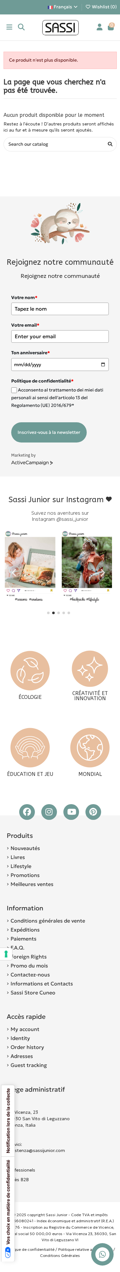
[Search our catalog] (110, 144)
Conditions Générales (60, 1255)
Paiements (23, 938)
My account (25, 1029)
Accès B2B (18, 1179)
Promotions (25, 875)
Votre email (25, 325)
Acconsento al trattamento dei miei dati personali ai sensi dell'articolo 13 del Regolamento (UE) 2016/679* (57, 397)
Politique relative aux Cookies (85, 1249)
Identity (20, 1038)
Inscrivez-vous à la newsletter (49, 432)
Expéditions (25, 929)
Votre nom (24, 297)
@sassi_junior (72, 519)
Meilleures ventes (32, 884)
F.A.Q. (17, 947)
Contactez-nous (30, 974)
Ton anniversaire (30, 353)
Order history (27, 1047)
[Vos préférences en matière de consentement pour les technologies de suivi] (6, 954)
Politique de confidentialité (29, 1249)
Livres (18, 857)
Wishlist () (104, 7)
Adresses (22, 1056)
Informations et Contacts (42, 983)
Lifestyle (21, 866)
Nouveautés (25, 848)
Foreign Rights (29, 956)
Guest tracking (29, 1065)
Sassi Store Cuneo (33, 992)
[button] (48, 613)
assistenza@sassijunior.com (36, 1150)
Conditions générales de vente (48, 920)
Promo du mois (29, 965)
